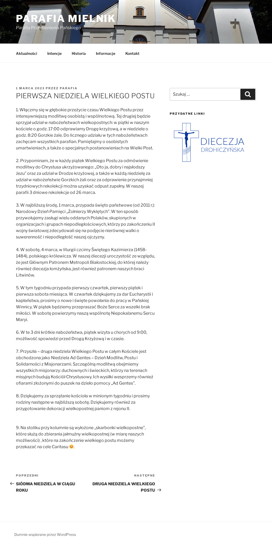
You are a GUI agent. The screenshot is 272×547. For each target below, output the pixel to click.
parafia (69, 88)
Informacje (105, 53)
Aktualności (26, 53)
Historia (79, 53)
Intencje (54, 53)
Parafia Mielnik (66, 18)
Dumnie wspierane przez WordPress (45, 534)
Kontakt (132, 53)
